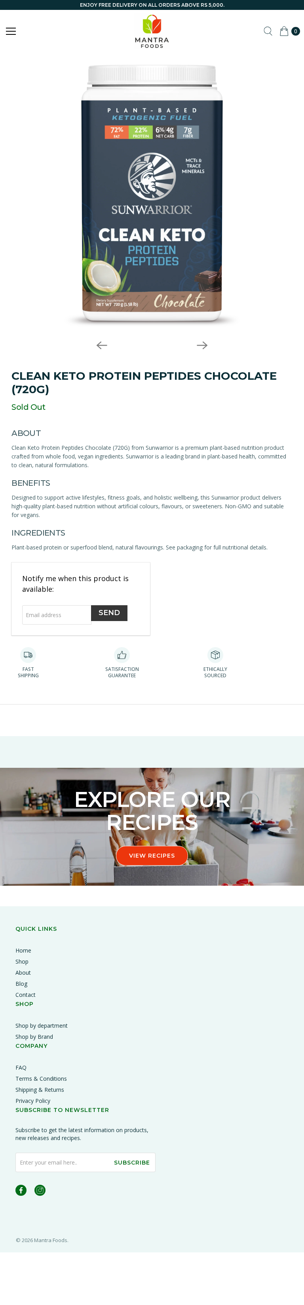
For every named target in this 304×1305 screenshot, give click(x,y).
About (23, 972)
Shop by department (41, 1025)
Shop (21, 961)
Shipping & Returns (39, 1089)
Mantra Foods (50, 1240)
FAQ (21, 1067)
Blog (21, 983)
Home (23, 950)
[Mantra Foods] (152, 31)
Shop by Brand (34, 1036)
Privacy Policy (32, 1100)
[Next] (202, 345)
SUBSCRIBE (132, 1162)
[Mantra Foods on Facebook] (21, 1191)
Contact (25, 994)
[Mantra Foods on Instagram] (40, 1191)
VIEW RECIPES (152, 855)
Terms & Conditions (41, 1078)
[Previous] (102, 345)
